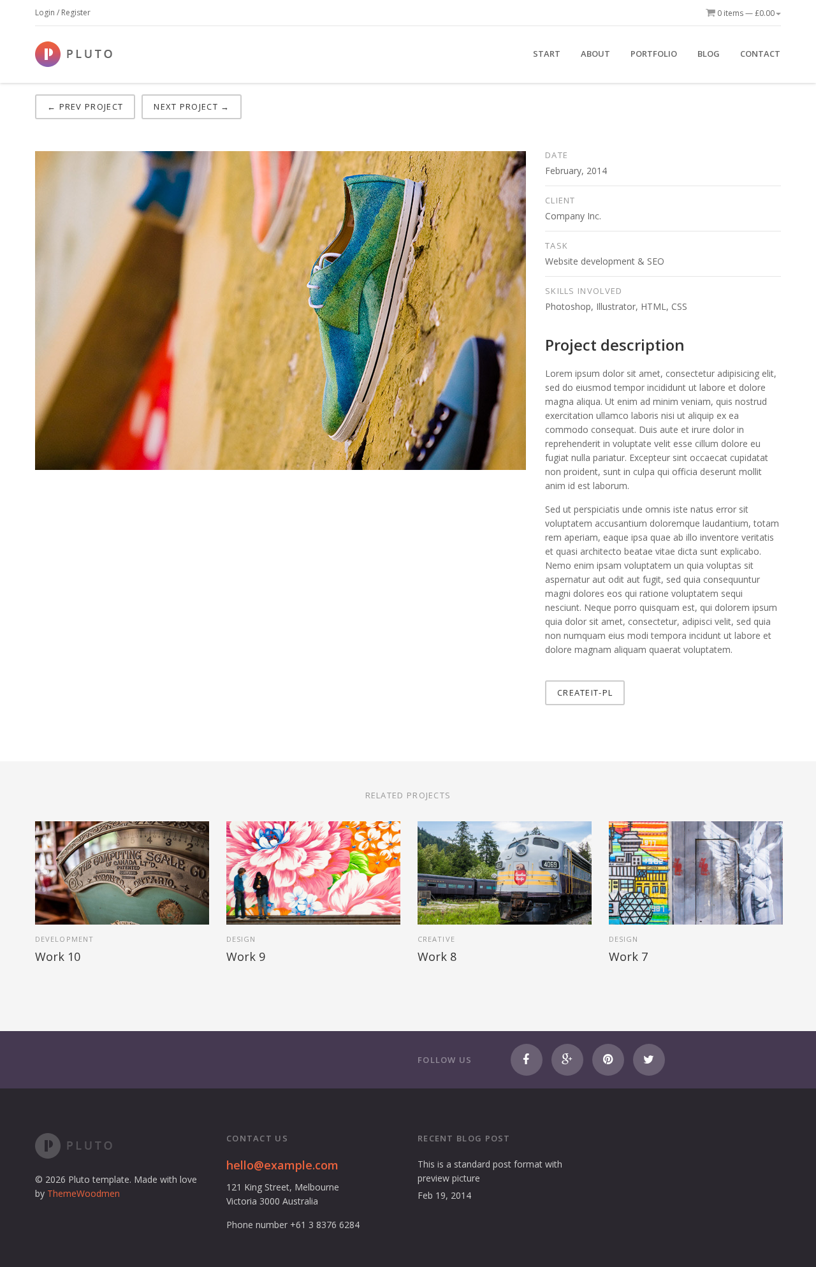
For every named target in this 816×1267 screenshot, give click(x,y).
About (595, 53)
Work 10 (57, 956)
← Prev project (85, 106)
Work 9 (245, 956)
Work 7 (628, 956)
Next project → (191, 106)
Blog (708, 53)
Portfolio (653, 53)
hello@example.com (282, 1165)
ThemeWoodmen (83, 1193)
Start (546, 53)
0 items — (745, 13)
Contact (760, 53)
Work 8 (437, 956)
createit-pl (585, 692)
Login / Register (63, 12)
